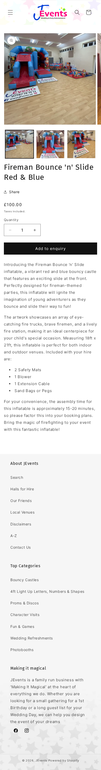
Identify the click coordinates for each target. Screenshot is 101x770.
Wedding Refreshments (31, 638)
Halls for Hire (22, 489)
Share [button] (14, 192)
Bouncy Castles (24, 580)
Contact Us (20, 547)
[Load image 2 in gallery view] (50, 144)
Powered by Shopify (63, 760)
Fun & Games (22, 626)
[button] (10, 12)
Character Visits (25, 614)
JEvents (41, 760)
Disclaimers (20, 524)
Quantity (11, 220)
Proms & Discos (24, 603)
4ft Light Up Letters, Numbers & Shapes (47, 591)
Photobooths (22, 649)
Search (16, 477)
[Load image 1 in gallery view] (19, 144)
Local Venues (22, 512)
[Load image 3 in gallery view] (81, 144)
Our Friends (21, 500)
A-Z (13, 535)
